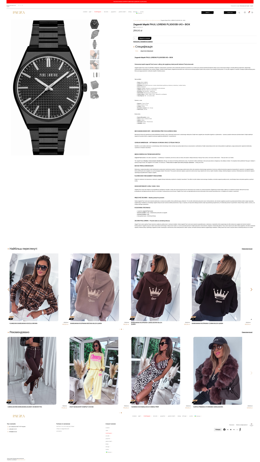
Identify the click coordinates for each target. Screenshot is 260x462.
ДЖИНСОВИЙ (122, 11)
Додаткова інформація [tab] (147, 51)
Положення (231, 424)
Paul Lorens (149, 20)
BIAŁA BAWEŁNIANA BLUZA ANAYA (202, 323)
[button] (8, 289)
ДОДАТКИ (113, 11)
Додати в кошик (144, 38)
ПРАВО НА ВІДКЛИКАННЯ (62, 428)
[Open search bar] (239, 12)
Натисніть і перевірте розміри (143, 41)
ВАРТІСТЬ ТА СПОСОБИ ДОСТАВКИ (65, 426)
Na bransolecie (156, 20)
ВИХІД (129, 11)
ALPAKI (141, 11)
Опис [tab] (136, 51)
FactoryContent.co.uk (21, 459)
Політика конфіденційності (241, 424)
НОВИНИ (85, 11)
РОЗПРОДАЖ (97, 11)
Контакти (59, 431)
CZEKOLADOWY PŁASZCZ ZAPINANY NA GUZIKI (24, 323)
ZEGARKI (106, 11)
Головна (135, 20)
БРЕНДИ (135, 11)
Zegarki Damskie (142, 20)
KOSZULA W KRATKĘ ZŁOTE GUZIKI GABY (82, 323)
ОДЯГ (90, 11)
